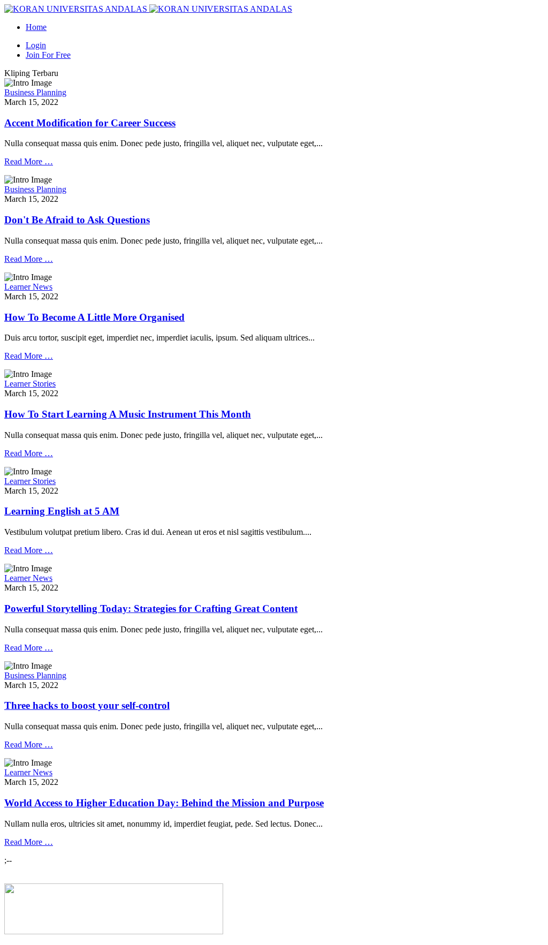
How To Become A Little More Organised (94, 317)
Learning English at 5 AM (61, 511)
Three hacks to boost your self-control (87, 705)
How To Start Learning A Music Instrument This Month (127, 414)
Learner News (28, 286)
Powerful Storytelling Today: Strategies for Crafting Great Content (151, 608)
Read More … (28, 161)
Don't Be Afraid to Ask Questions (77, 219)
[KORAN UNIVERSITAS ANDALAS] (148, 8)
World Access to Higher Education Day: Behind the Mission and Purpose (164, 802)
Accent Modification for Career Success (90, 122)
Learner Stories (30, 383)
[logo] (113, 931)
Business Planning (35, 92)
